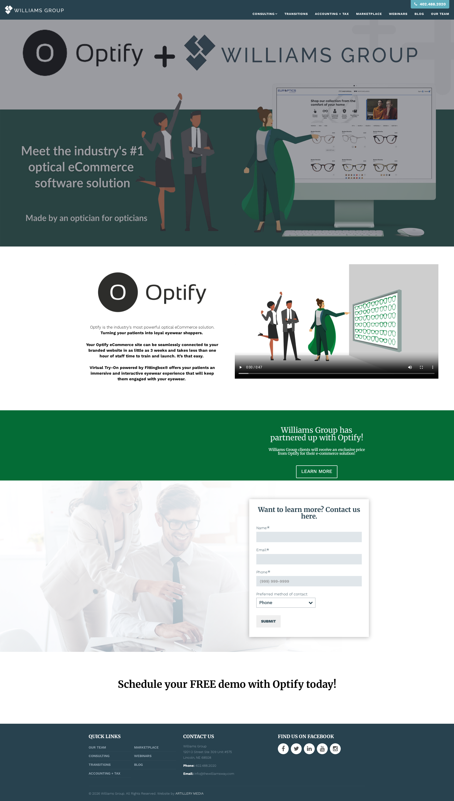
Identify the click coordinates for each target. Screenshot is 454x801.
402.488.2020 (432, 4)
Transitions (296, 14)
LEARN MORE (316, 471)
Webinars (398, 14)
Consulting (264, 14)
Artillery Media (189, 793)
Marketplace (369, 14)
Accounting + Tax (332, 14)
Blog (419, 14)
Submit (268, 621)
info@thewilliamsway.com (214, 773)
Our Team (440, 14)
